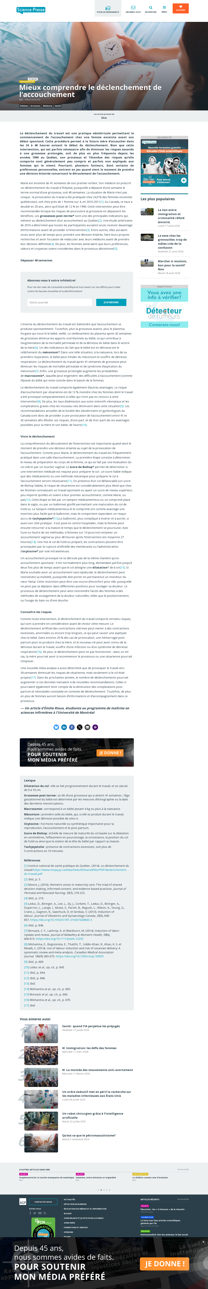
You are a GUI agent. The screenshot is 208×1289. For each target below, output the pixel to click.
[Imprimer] (95, 727)
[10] (84, 425)
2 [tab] (101, 1190)
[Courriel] (87, 727)
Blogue (67, 1213)
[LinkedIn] (64, 727)
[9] (122, 406)
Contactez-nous (43, 1202)
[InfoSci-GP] (164, 163)
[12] (27, 500)
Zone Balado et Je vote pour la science (83, 1218)
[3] (88, 230)
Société (144, 1206)
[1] (101, 202)
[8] (39, 401)
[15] (122, 567)
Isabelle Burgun (147, 1212)
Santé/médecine (27, 82)
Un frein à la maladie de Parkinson (150, 1177)
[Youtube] (40, 1213)
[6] (36, 348)
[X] (79, 727)
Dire (21, 99)
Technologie (147, 1217)
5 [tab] (109, 1190)
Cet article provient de (104, 114)
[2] (100, 220)
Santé (58, 105)
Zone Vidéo (69, 1222)
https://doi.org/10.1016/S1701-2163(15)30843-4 (61, 920)
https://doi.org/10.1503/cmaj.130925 (80, 956)
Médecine (47, 105)
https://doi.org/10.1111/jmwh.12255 (59, 939)
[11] (69, 481)
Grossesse (35, 105)
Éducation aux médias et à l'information (85, 1209)
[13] (55, 518)
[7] (36, 371)
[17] (33, 677)
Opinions (68, 1232)
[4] (52, 244)
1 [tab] (98, 1190)
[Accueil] (33, 10)
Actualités (69, 1199)
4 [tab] (106, 1190)
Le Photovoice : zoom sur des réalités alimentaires (102, 1177)
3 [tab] (104, 1190)
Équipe (67, 1236)
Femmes (24, 105)
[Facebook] (72, 727)
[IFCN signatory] (43, 1232)
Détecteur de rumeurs (75, 1204)
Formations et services (76, 1227)
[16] (39, 652)
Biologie (145, 1231)
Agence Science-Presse (150, 1226)
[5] (115, 249)
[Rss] (45, 1213)
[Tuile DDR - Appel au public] (164, 308)
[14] (33, 542)
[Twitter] (35, 1213)
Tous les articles (183, 1169)
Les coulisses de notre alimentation (37, 1177)
